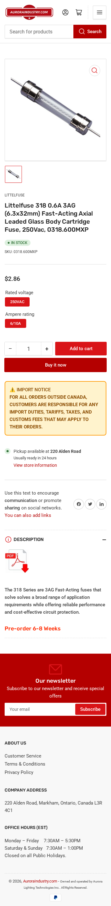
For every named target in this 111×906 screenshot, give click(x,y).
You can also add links (28, 515)
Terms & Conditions (25, 764)
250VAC (17, 301)
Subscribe (90, 709)
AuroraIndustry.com (40, 881)
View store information (35, 465)
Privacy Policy (19, 772)
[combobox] (55, 31)
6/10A (15, 323)
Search (94, 31)
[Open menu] (99, 12)
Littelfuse (15, 195)
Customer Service (23, 756)
